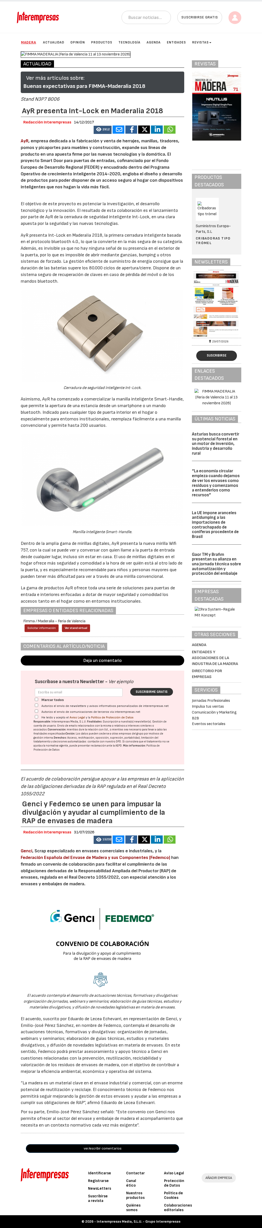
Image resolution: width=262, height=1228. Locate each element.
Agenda (154, 42)
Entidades (176, 42)
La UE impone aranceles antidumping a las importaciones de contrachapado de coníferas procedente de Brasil (215, 524)
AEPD (118, 745)
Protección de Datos (174, 1183)
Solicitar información (41, 628)
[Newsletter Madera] (216, 303)
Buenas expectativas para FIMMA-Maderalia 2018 (84, 86)
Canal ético (131, 1183)
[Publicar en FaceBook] (131, 129)
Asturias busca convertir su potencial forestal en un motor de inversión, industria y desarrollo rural (215, 444)
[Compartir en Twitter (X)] (144, 129)
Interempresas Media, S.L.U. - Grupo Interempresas (138, 1221)
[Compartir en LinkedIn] (157, 129)
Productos (101, 42)
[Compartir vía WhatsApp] (170, 129)
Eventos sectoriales (208, 723)
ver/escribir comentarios (103, 1148)
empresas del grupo (131, 733)
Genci (26, 851)
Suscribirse (216, 355)
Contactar (135, 1173)
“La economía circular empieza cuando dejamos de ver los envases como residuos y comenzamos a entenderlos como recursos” (216, 482)
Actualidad (53, 42)
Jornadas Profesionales (211, 700)
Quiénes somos (133, 1207)
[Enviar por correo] (118, 129)
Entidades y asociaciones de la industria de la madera (215, 658)
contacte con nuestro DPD (104, 741)
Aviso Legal (77, 717)
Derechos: (60, 737)
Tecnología (129, 42)
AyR (24, 141)
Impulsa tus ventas (208, 706)
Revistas (200, 42)
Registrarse (98, 1180)
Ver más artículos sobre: (55, 78)
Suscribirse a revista (98, 1198)
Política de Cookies (173, 1195)
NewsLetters (99, 1188)
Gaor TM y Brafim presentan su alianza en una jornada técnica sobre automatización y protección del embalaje (216, 564)
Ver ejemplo (120, 682)
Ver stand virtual (76, 628)
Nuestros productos (135, 1195)
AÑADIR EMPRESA (218, 1178)
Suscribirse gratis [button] (199, 17)
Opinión (77, 42)
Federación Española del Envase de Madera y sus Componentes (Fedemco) (95, 857)
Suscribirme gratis (152, 692)
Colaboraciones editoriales (178, 1207)
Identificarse (99, 1173)
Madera (28, 42)
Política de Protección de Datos (112, 717)
